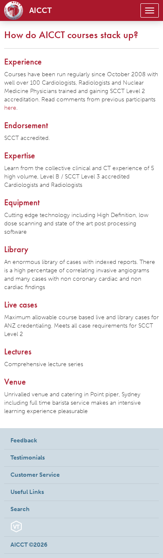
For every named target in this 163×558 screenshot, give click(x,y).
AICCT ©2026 (28, 544)
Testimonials (27, 457)
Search (20, 509)
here (10, 107)
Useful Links (27, 492)
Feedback (23, 440)
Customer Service (35, 474)
